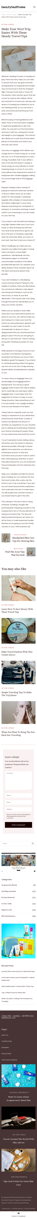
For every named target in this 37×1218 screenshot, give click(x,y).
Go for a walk (7, 24)
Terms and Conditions (9, 1060)
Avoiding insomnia (8, 891)
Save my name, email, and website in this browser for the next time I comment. (18, 816)
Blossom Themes (7, 1203)
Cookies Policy (6, 1041)
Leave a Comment (18, 1216)
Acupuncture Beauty (9, 885)
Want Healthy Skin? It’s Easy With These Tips (17, 986)
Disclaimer (5, 1047)
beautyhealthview (13, 7)
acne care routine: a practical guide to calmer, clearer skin (18, 979)
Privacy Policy (6, 1053)
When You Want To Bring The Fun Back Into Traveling (18, 733)
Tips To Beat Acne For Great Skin (13, 992)
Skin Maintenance (8, 916)
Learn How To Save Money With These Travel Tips (17, 610)
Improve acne (6, 910)
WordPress (25, 1203)
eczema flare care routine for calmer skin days (18, 971)
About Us (4, 1035)
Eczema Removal (8, 897)
